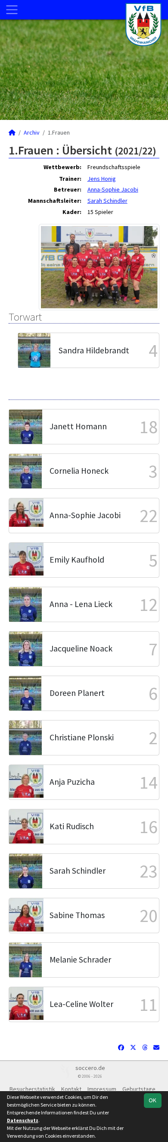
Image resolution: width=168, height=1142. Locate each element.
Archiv (32, 132)
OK (152, 1100)
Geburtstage (139, 1089)
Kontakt (71, 1089)
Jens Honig (101, 178)
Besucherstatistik (32, 1089)
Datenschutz (22, 1120)
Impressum (101, 1089)
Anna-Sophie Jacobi (112, 189)
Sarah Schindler (107, 200)
